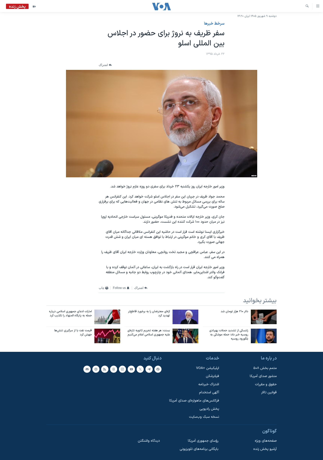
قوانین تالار (269, 392)
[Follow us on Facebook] (158, 369)
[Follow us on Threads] (113, 369)
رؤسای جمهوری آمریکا (203, 440)
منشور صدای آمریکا (263, 376)
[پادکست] (95, 369)
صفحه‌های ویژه (266, 440)
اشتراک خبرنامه (208, 384)
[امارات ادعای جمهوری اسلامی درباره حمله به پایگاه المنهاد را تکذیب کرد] (107, 317)
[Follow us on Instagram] (122, 369)
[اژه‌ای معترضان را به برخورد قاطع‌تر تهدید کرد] (185, 317)
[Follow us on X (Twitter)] (140, 369)
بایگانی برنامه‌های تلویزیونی (199, 449)
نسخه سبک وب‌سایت (204, 416)
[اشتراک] (86, 369)
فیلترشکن (212, 376)
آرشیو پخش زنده (265, 449)
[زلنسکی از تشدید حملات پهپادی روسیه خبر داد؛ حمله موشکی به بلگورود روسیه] (264, 336)
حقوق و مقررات (266, 384)
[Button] (105, 65)
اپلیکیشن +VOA (207, 368)
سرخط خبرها (214, 24)
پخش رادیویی (209, 408)
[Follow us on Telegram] (149, 369)
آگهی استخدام (209, 392)
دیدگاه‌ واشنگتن (149, 440)
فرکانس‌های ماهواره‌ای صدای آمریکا (194, 400)
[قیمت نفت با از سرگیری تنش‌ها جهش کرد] (107, 336)
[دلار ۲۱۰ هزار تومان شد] (264, 317)
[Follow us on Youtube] (131, 369)
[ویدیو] (34, 6)
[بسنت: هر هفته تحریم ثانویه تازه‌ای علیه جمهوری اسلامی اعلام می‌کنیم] (185, 336)
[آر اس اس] (104, 369)
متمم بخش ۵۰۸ (265, 368)
